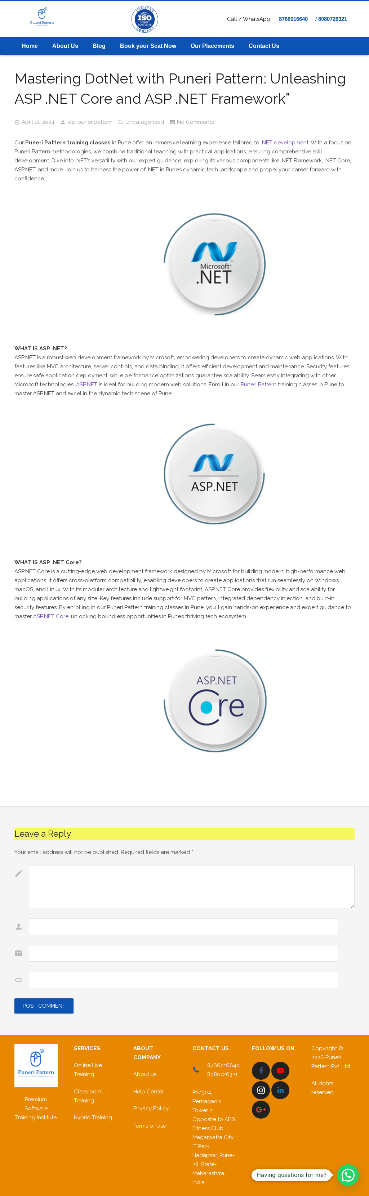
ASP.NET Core (50, 616)
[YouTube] (280, 1071)
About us (144, 1074)
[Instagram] (261, 1090)
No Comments (195, 122)
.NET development (284, 142)
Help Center (148, 1091)
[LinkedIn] (280, 1090)
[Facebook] (261, 1071)
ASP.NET (86, 384)
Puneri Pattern (258, 384)
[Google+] (261, 1110)
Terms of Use (149, 1126)
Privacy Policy (151, 1108)
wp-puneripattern (89, 122)
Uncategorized (144, 122)
